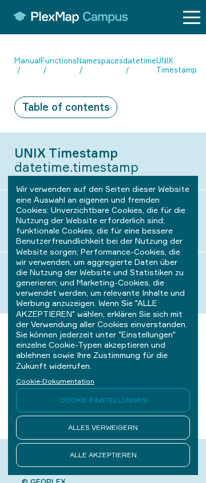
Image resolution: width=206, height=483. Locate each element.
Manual (27, 60)
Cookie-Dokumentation (55, 381)
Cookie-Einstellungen (103, 400)
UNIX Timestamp (176, 65)
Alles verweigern (103, 427)
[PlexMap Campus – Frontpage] (67, 17)
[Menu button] (191, 17)
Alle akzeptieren (103, 454)
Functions (59, 60)
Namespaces (100, 60)
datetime (139, 60)
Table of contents (66, 106)
